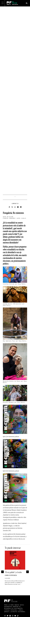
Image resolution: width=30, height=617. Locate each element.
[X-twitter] (12, 207)
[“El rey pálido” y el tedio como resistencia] (15, 560)
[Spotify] (10, 615)
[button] (26, 3)
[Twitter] (7, 615)
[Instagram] (12, 615)
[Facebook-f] (9, 207)
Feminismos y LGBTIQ (14, 218)
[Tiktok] (17, 615)
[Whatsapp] (15, 207)
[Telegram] (17, 207)
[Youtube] (15, 615)
